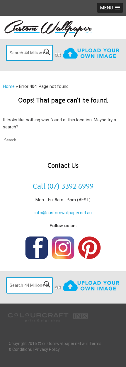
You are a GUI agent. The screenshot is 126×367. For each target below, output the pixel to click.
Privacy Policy (47, 349)
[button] (110, 8)
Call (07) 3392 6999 (63, 186)
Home (9, 86)
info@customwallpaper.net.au (63, 212)
